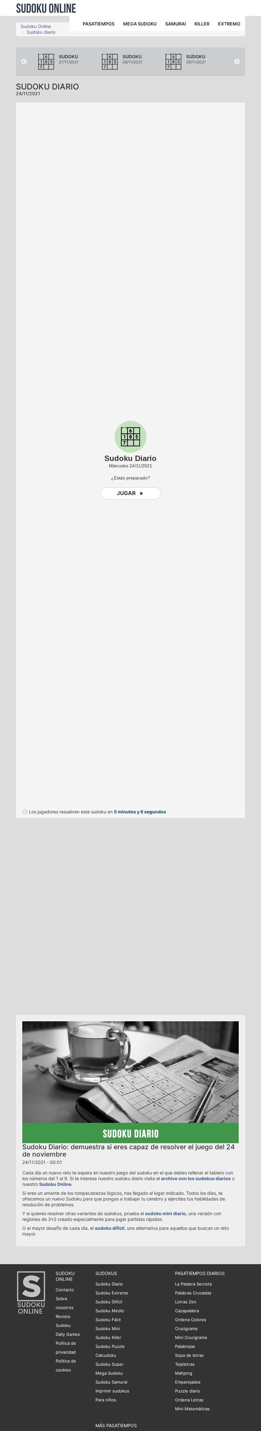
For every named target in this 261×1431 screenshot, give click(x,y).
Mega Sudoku (109, 1373)
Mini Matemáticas (192, 1408)
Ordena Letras (189, 1399)
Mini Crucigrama (191, 1337)
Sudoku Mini (107, 1328)
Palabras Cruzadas (193, 1292)
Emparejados (188, 1382)
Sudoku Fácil (108, 1319)
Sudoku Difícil (108, 1301)
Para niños (105, 1399)
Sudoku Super (109, 1364)
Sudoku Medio (109, 1310)
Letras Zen (185, 1301)
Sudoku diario (41, 32)
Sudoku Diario (109, 1283)
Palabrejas (185, 1346)
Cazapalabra (187, 1310)
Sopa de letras (189, 1355)
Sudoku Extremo (111, 1292)
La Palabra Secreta (193, 1283)
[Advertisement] (73, 913)
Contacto (65, 1289)
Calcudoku (105, 1355)
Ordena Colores (190, 1319)
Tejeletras (184, 1364)
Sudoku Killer (108, 1337)
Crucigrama (186, 1328)
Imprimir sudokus (112, 1390)
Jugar (126, 493)
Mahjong (183, 1373)
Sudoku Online (46, 8)
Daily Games (68, 1334)
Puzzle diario (187, 1390)
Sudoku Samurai (111, 1382)
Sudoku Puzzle (110, 1346)
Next (237, 62)
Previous (24, 62)
